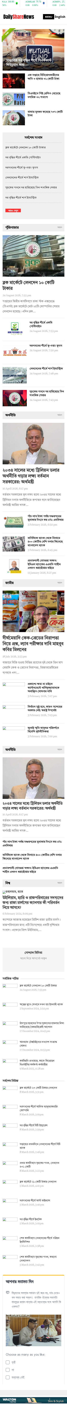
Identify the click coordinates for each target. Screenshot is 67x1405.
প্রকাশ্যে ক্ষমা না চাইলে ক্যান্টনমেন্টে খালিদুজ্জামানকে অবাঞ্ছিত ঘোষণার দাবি (43, 688)
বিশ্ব (7, 883)
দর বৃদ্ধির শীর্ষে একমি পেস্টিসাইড (23, 157)
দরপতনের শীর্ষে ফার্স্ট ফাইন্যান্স (35, 1200)
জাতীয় (9, 583)
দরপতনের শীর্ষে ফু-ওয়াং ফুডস (21, 167)
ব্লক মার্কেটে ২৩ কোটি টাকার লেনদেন (38, 1088)
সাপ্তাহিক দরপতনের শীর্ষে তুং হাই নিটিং (38, 64)
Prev (6, 50)
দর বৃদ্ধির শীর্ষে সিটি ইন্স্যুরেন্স (33, 1125)
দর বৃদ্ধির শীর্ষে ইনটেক (31, 1219)
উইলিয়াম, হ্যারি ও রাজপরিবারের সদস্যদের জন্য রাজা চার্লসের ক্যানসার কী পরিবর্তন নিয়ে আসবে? (33, 903)
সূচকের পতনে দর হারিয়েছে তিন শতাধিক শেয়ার (31, 187)
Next (60, 50)
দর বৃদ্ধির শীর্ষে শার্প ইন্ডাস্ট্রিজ (21, 197)
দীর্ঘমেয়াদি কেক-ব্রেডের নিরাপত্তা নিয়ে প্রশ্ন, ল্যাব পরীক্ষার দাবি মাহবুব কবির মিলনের (33, 644)
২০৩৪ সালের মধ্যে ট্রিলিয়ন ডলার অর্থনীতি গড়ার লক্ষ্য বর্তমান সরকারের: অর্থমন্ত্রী (31, 476)
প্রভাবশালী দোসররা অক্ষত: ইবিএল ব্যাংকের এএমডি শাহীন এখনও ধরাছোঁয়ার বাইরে (44, 564)
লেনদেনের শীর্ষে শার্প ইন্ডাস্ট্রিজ (22, 177)
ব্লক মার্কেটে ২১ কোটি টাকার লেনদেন (38, 1182)
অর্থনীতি (10, 415)
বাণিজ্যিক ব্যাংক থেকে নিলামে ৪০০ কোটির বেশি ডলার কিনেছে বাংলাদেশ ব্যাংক (45, 542)
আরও (60, 228)
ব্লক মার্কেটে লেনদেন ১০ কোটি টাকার (25, 147)
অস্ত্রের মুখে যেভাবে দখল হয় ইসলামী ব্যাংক (41, 1004)
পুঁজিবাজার (12, 227)
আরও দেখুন (13, 210)
